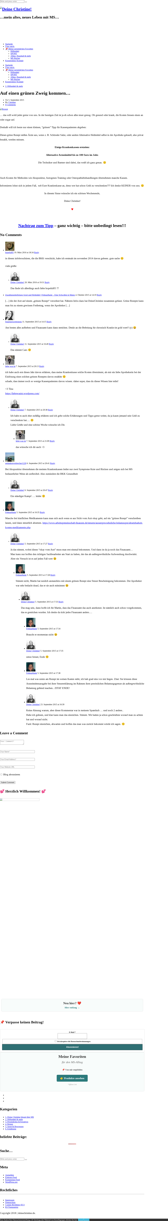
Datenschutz (10, 1202)
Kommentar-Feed (12, 1180)
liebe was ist (10, 366)
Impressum (9, 1200)
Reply (36, 252)
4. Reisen (9, 1124)
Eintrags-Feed (11, 1177)
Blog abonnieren (11, 774)
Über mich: (10, 46)
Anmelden (9, 1175)
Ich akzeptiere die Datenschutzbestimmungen (73, 1041)
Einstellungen (83, 1220)
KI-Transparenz (11, 1207)
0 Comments (10, 105)
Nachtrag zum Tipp (35, 225)
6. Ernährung (10, 1129)
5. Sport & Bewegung (14, 1126)
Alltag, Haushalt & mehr (20, 56)
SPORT (13, 53)
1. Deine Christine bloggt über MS (19, 1117)
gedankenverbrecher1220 (15, 463)
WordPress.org (11, 1182)
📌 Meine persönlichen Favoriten (19, 49)
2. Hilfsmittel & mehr (14, 86)
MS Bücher (15, 58)
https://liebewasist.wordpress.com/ (22, 393)
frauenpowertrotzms (13, 322)
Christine (12, 102)
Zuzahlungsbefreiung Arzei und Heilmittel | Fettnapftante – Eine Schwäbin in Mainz (40, 295)
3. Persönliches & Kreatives (16, 1122)
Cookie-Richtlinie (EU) (15, 1205)
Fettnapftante (10, 512)
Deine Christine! (17, 282)
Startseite (9, 44)
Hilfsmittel (14, 51)
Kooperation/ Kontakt (14, 61)
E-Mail (72, 1032)
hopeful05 (9, 252)
